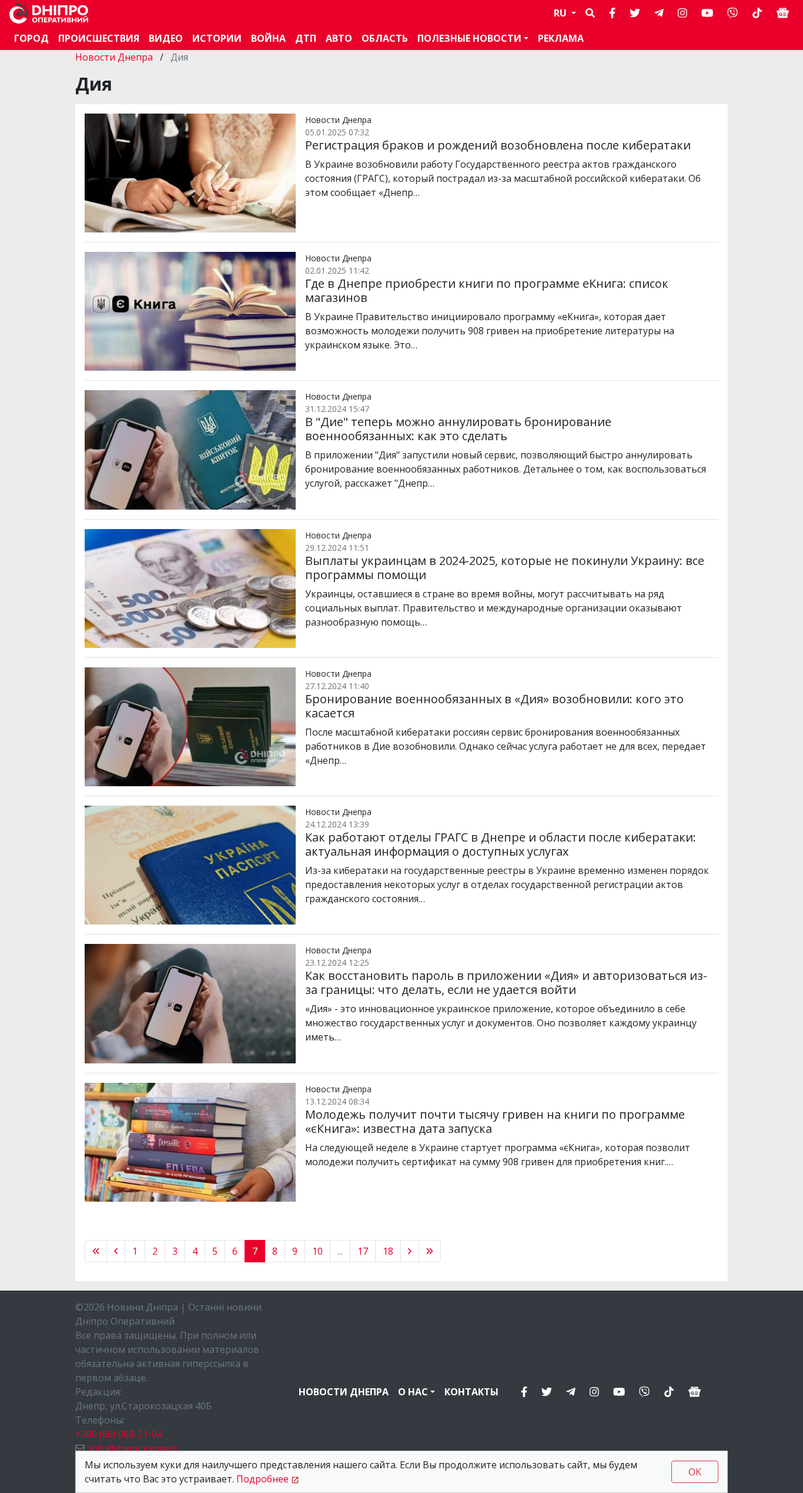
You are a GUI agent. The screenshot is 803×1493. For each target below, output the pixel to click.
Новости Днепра (115, 57)
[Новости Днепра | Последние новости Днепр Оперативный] (48, 13)
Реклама (561, 38)
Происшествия (98, 38)
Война (268, 38)
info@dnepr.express (133, 1448)
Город (31, 38)
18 (388, 1251)
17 (362, 1251)
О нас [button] (413, 1391)
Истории (217, 38)
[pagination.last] (430, 1251)
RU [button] (561, 12)
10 (317, 1251)
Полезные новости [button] (469, 38)
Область (385, 38)
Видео (166, 38)
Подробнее (262, 1478)
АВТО (339, 38)
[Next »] (409, 1251)
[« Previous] (96, 1251)
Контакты (471, 1391)
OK (694, 1471)
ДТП (305, 38)
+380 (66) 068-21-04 (118, 1434)
